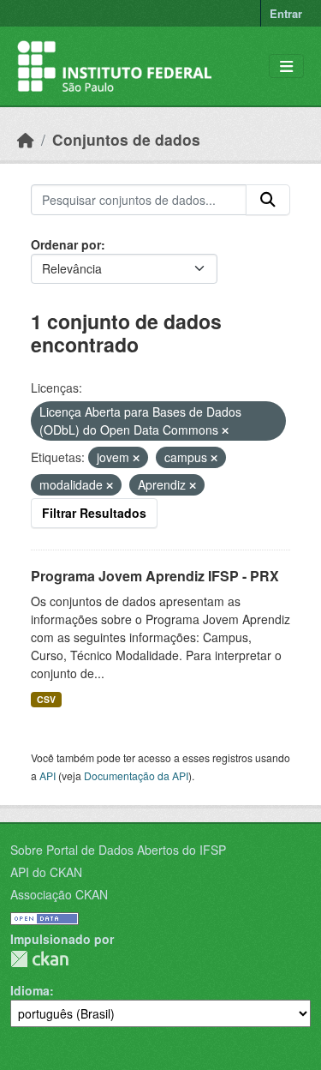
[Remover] (225, 430)
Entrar (286, 13)
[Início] (25, 139)
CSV (46, 699)
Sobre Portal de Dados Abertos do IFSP (118, 849)
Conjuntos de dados (126, 139)
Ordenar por (66, 244)
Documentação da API (136, 775)
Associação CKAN (59, 894)
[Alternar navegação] (286, 66)
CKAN (39, 959)
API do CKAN (46, 872)
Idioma (30, 990)
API (47, 775)
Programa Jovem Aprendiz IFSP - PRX (155, 576)
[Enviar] (268, 199)
